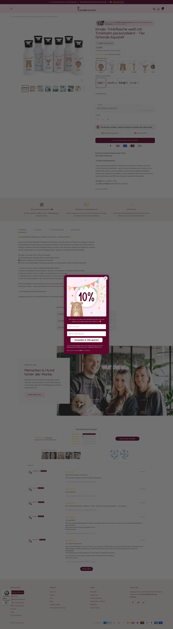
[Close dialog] (105, 278)
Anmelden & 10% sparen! (86, 340)
